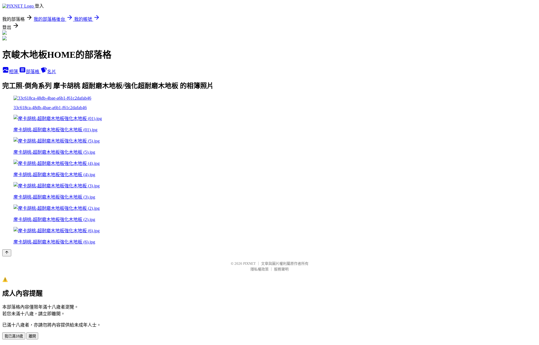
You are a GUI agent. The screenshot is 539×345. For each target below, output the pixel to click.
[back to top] (6, 252)
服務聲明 (281, 269)
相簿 (14, 71)
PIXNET (249, 263)
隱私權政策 (259, 269)
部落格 (33, 71)
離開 (32, 336)
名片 (51, 71)
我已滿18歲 (13, 336)
